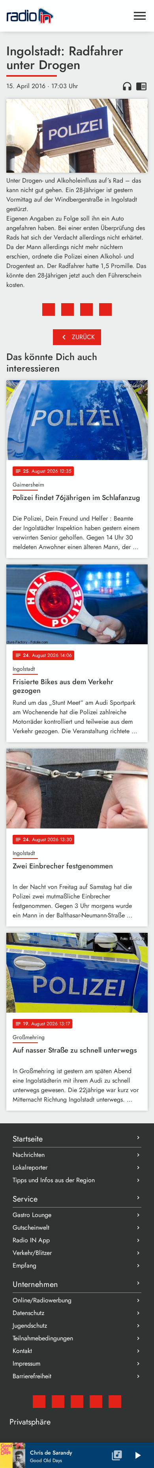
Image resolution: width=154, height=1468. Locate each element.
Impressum (26, 1363)
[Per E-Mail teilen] (105, 309)
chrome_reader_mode (141, 86)
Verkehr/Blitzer (32, 1252)
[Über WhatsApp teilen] (86, 309)
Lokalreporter (30, 1167)
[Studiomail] (39, 1401)
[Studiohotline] (115, 1401)
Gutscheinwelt (31, 1227)
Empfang (24, 1265)
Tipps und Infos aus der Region (54, 1180)
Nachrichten (29, 1154)
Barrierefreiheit (32, 1376)
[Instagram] (77, 1401)
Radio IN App (31, 1240)
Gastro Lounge (32, 1214)
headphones (127, 86)
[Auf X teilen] (67, 309)
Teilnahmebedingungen (43, 1338)
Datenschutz (28, 1312)
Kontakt (22, 1350)
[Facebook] (58, 1401)
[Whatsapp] (96, 1401)
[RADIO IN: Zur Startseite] (67, 16)
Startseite (28, 1139)
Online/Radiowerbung (42, 1300)
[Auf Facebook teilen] (48, 309)
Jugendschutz (30, 1325)
